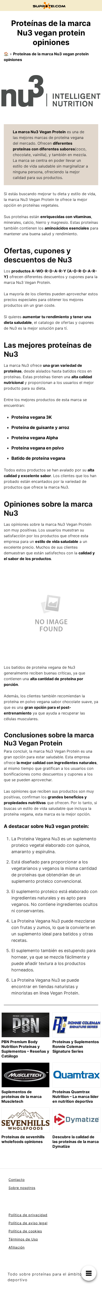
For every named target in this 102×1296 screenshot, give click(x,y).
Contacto (17, 1180)
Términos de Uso (23, 1239)
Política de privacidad (28, 1215)
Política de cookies (25, 1231)
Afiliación (17, 1247)
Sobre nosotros (22, 1188)
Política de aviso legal (28, 1223)
